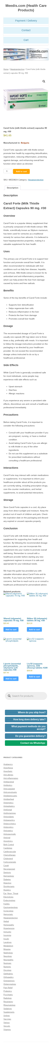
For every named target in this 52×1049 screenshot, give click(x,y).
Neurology (7, 956)
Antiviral (6, 838)
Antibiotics (7, 785)
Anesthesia (8, 768)
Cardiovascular (9, 852)
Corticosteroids (9, 862)
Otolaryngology (9, 984)
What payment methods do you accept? (28, 727)
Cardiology (7, 848)
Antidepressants (10, 796)
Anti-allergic (8, 775)
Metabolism (8, 946)
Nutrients (7, 967)
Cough (6, 865)
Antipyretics (8, 827)
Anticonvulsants (10, 792)
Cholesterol (8, 858)
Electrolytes (8, 897)
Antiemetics (8, 803)
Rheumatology (9, 1005)
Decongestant (9, 869)
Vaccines (7, 1019)
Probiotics (7, 991)
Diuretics (7, 890)
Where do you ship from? (32, 712)
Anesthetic (7, 771)
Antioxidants (8, 817)
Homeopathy (8, 925)
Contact (26, 30)
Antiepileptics (9, 806)
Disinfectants (8, 886)
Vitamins (7, 1029)
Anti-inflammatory (10, 778)
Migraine (7, 949)
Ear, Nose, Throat (10, 893)
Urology (6, 1016)
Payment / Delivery (26, 20)
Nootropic (7, 963)
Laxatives (7, 942)
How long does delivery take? (29, 719)
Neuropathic (8, 960)
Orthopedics (8, 977)
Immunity (7, 932)
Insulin (6, 939)
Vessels (6, 1026)
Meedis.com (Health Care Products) (26, 8)
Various (6, 1023)
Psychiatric (8, 995)
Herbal (6, 921)
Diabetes (7, 879)
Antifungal (7, 810)
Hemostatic (8, 914)
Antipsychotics (9, 824)
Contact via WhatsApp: (33, 743)
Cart (26, 40)
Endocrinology (9, 900)
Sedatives (7, 1009)
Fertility (6, 904)
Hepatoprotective (17, 69)
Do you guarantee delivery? (30, 736)
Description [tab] (12, 188)
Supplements (8, 1012)
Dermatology (8, 876)
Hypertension (8, 928)
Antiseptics (8, 831)
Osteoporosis (9, 981)
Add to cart (21, 171)
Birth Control (8, 845)
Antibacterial (8, 782)
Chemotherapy (9, 855)
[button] (44, 81)
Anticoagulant (9, 789)
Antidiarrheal (8, 799)
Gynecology (8, 911)
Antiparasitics (9, 820)
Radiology (7, 998)
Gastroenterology (10, 907)
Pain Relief (8, 988)
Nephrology (8, 953)
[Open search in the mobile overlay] (26, 696)
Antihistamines (9, 813)
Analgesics (8, 764)
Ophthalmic (8, 974)
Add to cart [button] (10, 629)
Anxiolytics (8, 841)
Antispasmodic (9, 834)
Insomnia (7, 935)
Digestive (7, 883)
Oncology (7, 970)
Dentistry (7, 872)
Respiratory (8, 1002)
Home (5, 69)
